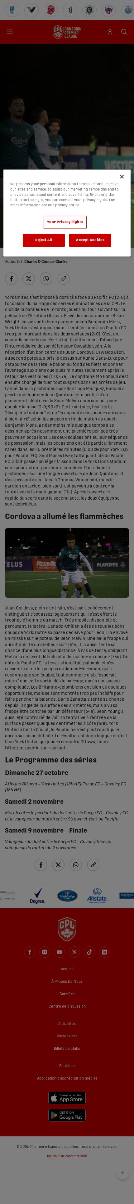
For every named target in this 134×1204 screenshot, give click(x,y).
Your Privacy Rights (65, 222)
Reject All (43, 240)
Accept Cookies (90, 240)
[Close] (122, 176)
